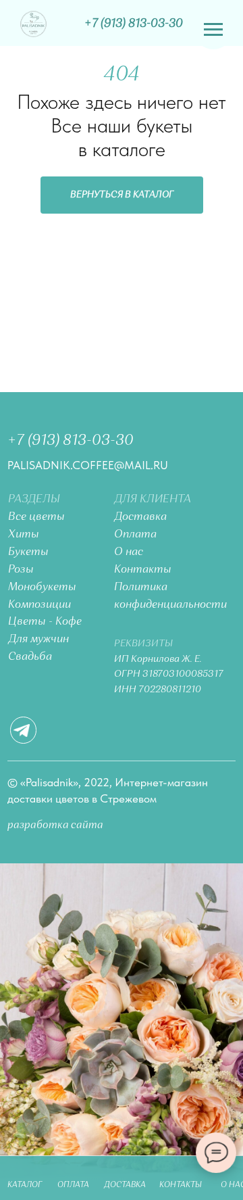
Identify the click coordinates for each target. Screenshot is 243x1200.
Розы (21, 569)
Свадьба (30, 657)
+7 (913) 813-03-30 (70, 441)
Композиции (39, 604)
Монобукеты (42, 587)
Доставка (140, 517)
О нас (128, 552)
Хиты (23, 534)
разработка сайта (55, 825)
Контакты (142, 569)
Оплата (135, 534)
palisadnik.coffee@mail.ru (87, 465)
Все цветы (36, 517)
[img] (33, 24)
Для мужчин (38, 639)
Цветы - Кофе (45, 621)
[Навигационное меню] (213, 30)
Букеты (28, 552)
